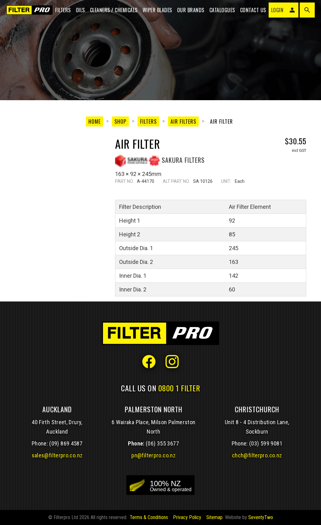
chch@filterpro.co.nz (257, 455)
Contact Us (253, 10)
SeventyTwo (260, 517)
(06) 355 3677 (162, 443)
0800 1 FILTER (179, 388)
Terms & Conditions (149, 517)
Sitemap (214, 517)
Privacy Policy (187, 517)
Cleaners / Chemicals (114, 10)
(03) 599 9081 (265, 443)
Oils (80, 10)
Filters (63, 10)
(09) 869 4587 (65, 443)
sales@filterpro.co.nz (57, 455)
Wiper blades (157, 10)
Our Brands (190, 10)
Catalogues (222, 10)
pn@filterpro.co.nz (153, 455)
